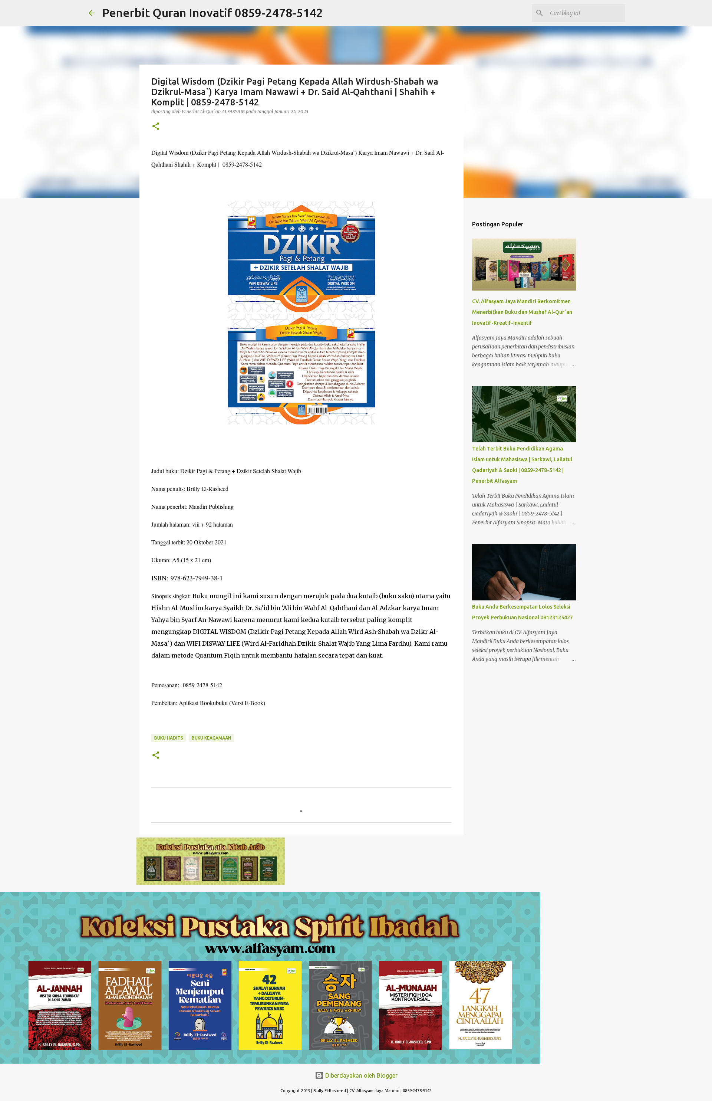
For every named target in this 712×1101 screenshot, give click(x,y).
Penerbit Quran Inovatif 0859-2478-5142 (212, 12)
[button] (155, 127)
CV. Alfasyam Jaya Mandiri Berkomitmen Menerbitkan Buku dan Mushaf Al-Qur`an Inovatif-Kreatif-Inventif (522, 312)
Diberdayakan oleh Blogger (361, 1075)
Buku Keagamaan (211, 737)
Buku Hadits (168, 737)
